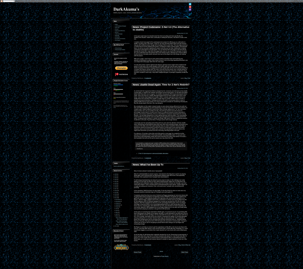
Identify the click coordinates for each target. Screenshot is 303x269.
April (117, 214)
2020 (116, 183)
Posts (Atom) (164, 256)
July (116, 208)
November (118, 201)
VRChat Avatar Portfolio (120, 49)
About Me (117, 35)
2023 (116, 177)
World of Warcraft (185, 245)
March (117, 216)
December (118, 199)
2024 (116, 176)
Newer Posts (137, 252)
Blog (185, 78)
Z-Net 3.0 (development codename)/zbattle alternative (153, 153)
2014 (116, 194)
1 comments (147, 158)
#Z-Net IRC (117, 37)
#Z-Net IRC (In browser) (120, 38)
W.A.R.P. (117, 32)
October (117, 203)
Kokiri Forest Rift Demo (120, 30)
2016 (116, 190)
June (117, 210)
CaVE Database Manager (120, 26)
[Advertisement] (121, 135)
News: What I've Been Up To (122, 224)
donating (114, 107)
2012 (116, 197)
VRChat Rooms (118, 48)
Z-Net (188, 78)
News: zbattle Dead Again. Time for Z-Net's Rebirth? (161, 84)
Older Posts (184, 252)
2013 (116, 196)
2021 (116, 181)
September (118, 205)
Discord (116, 29)
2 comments (147, 78)
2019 (116, 185)
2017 (116, 188)
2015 (116, 192)
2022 (116, 179)
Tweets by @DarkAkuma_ (119, 166)
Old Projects (117, 40)
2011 (116, 226)
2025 (116, 174)
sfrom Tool (117, 27)
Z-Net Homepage (118, 33)
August (117, 206)
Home (116, 24)
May (117, 212)
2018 (116, 186)
